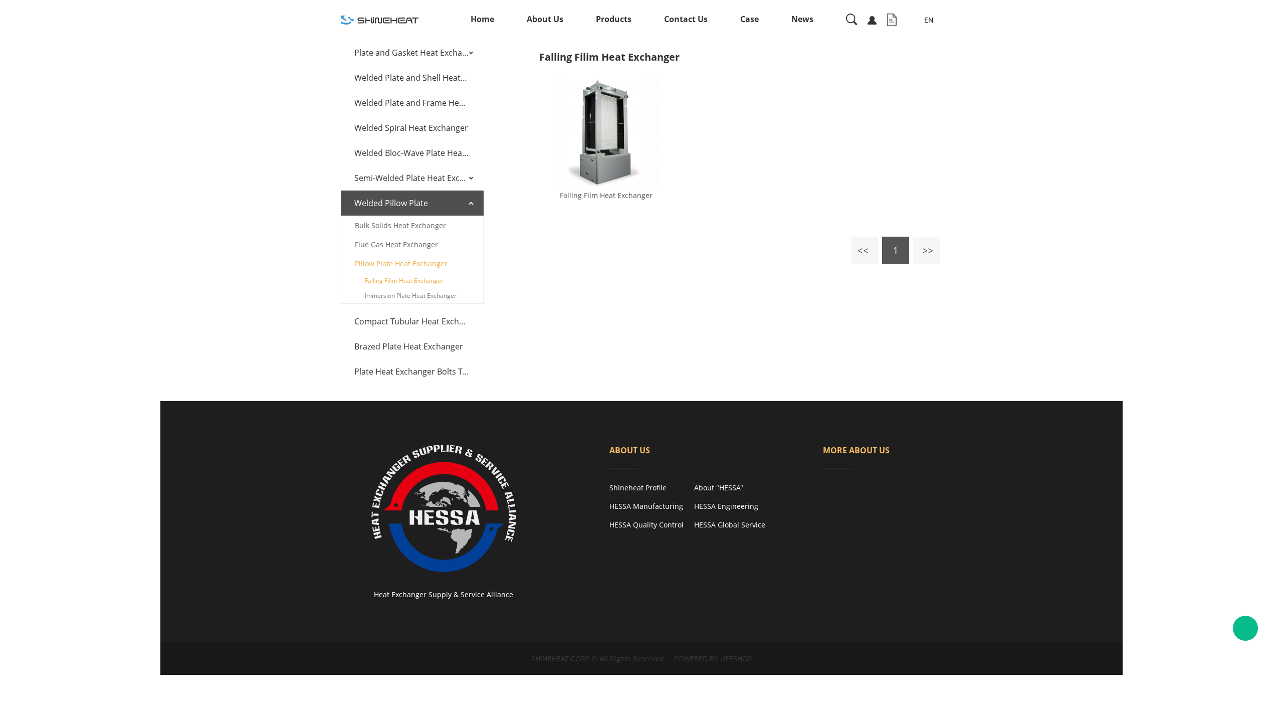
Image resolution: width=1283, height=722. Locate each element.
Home (482, 19)
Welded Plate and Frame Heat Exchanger (411, 102)
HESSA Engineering (726, 506)
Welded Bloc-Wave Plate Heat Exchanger (411, 152)
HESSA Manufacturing (646, 506)
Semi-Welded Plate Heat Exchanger (411, 178)
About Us (545, 19)
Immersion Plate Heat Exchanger (411, 295)
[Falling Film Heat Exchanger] (606, 132)
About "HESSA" (718, 487)
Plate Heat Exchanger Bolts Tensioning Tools (411, 371)
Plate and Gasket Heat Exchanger (411, 52)
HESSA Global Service (729, 524)
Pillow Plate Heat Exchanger (401, 263)
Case (749, 19)
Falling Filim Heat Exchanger (404, 280)
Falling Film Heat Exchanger (606, 195)
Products (613, 19)
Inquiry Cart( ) (892, 20)
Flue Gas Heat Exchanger (396, 244)
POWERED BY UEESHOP (713, 658)
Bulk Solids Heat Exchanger (400, 225)
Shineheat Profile (638, 487)
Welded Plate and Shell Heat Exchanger (411, 77)
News (802, 19)
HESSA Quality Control (646, 524)
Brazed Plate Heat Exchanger (408, 346)
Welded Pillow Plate (391, 203)
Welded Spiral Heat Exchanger (411, 127)
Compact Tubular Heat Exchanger (411, 321)
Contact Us (686, 19)
